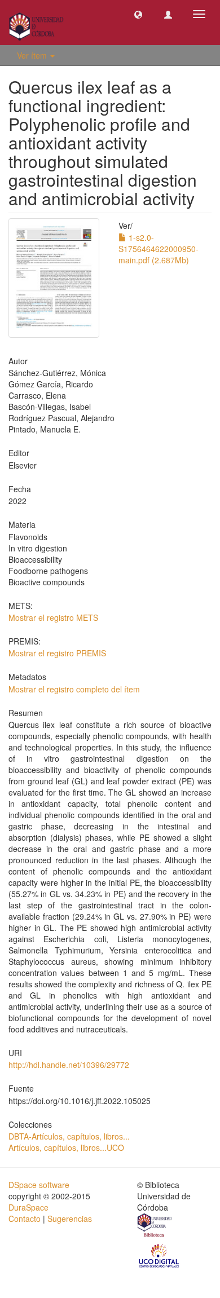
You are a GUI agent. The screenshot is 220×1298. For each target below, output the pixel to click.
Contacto (24, 1218)
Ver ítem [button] (33, 55)
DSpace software (38, 1184)
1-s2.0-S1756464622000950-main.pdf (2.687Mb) (158, 249)
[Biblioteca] (155, 1226)
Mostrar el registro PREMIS (57, 653)
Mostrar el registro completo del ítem (74, 689)
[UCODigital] (159, 1255)
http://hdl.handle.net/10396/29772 (68, 1064)
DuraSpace (28, 1207)
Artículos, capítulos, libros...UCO (66, 1147)
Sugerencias (69, 1218)
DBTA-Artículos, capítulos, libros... (69, 1136)
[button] (138, 14)
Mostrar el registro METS (53, 617)
